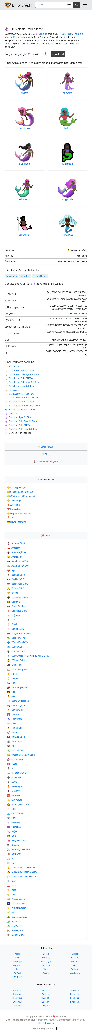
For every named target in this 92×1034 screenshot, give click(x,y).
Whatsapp (24, 199)
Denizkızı (11, 413)
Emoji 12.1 (46, 998)
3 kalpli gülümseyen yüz (20, 491)
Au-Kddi (17, 972)
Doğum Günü (15, 628)
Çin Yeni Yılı (15, 925)
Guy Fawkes (15, 709)
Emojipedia (17, 976)
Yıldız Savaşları (16, 907)
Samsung (24, 163)
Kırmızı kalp (14, 508)
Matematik (14, 777)
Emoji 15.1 (17, 1005)
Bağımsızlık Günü (17, 583)
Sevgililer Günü (16, 840)
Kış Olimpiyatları (17, 772)
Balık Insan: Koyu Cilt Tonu (19, 385)
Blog (46, 454)
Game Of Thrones (18, 700)
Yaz (11, 894)
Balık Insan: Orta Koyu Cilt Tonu (22, 381)
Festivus (13, 678)
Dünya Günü (15, 646)
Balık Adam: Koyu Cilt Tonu (20, 409)
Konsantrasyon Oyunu (46, 461)
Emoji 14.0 (46, 1001)
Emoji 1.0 (17, 990)
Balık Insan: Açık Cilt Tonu (19, 370)
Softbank (75, 969)
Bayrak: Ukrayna (16, 521)
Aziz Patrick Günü (18, 565)
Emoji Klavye (46, 446)
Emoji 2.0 (46, 990)
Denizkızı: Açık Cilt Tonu (18, 417)
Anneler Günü (16, 543)
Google (67, 92)
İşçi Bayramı (15, 930)
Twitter (67, 128)
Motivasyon (14, 799)
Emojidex (67, 235)
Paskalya (13, 822)
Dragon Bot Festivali (19, 633)
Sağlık (12, 831)
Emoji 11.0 (74, 994)
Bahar (12, 912)
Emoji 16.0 (46, 1005)
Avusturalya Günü (18, 561)
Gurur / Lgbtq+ (16, 705)
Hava (12, 723)
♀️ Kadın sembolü (19, 36)
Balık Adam (12, 389)
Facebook (24, 128)
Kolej (11, 745)
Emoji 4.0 (17, 994)
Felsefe (13, 673)
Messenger (46, 961)
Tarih (11, 862)
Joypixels (67, 199)
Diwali (12, 624)
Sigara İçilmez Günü (19, 849)
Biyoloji (12, 592)
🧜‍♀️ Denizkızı (41, 33)
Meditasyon (15, 786)
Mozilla (46, 969)
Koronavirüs (15, 750)
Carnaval (13, 601)
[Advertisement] (46, 17)
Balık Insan (12, 366)
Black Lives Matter (18, 597)
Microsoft (67, 163)
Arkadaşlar (14, 556)
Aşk (11, 570)
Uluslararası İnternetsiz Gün (22, 876)
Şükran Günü (15, 934)
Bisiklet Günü (15, 588)
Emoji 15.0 (74, 1001)
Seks (11, 835)
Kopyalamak (58, 53)
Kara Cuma (14, 741)
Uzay (11, 880)
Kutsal (12, 763)
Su (10, 858)
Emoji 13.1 (17, 1001)
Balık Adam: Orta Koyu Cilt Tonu (22, 405)
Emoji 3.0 (75, 990)
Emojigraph (21, 5)
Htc (74, 965)
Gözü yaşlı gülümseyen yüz (22, 496)
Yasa (11, 889)
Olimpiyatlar (15, 813)
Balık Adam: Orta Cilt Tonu (19, 401)
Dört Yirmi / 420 (17, 637)
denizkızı (25, 276)
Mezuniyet (14, 790)
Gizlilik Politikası (46, 1022)
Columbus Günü (17, 610)
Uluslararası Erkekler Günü (22, 867)
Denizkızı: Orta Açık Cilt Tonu (21, 421)
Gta (11, 696)
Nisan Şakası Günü (18, 804)
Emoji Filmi (14, 664)
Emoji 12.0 (17, 998)
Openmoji (24, 235)
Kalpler (12, 732)
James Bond (15, 727)
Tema (46, 535)
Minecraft (13, 795)
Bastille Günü (15, 579)
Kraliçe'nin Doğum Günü (21, 754)
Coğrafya (13, 615)
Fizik (11, 691)
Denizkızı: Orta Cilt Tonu (18, 424)
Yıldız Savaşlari (16, 903)
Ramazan (14, 826)
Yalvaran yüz (15, 500)
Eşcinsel (13, 921)
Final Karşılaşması (18, 687)
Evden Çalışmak (17, 669)
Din (11, 619)
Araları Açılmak (16, 552)
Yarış (11, 885)
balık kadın (11, 276)
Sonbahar (14, 853)
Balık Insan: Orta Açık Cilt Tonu (22, 374)
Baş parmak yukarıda (19, 513)
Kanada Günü (16, 736)
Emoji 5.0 (46, 994)
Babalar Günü (16, 574)
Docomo (46, 972)
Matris (12, 781)
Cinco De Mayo (16, 606)
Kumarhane (15, 759)
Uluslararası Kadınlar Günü (22, 871)
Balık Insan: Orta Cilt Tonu (19, 378)
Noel (11, 808)
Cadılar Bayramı (17, 916)
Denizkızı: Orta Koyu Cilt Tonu (21, 428)
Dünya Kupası (16, 651)
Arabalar (13, 547)
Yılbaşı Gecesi (16, 898)
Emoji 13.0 (74, 998)
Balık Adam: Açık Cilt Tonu (19, 393)
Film (11, 682)
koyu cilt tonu (40, 276)
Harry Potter (15, 718)
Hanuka (13, 714)
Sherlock (13, 844)
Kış (10, 768)
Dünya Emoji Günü (18, 642)
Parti (11, 817)
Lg (17, 969)
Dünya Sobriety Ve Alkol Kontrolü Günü (28, 655)
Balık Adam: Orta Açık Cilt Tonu (22, 397)
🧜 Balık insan (65, 33)
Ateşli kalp (13, 504)
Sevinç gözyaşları (17, 487)
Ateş (11, 517)
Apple (24, 92)
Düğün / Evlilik (16, 660)
